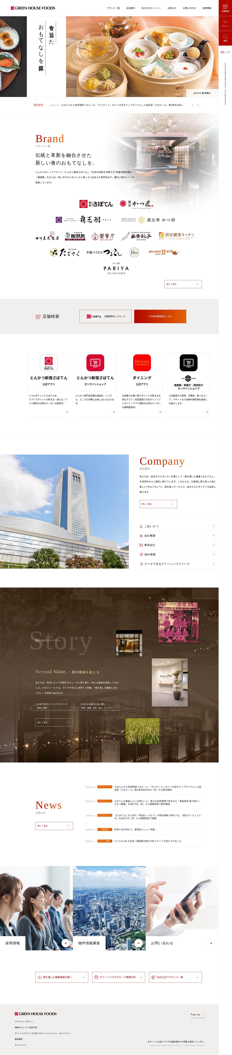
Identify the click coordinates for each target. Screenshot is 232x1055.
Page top (195, 1014)
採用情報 (207, 8)
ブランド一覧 (113, 8)
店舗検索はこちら (113, 316)
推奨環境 (18, 1039)
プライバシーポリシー (24, 1021)
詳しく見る (171, 284)
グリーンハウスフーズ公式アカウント (43, 1033)
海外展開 (150, 554)
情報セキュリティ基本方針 (26, 1027)
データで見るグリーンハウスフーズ (167, 563)
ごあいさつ (151, 526)
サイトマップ (20, 1045)
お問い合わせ (189, 8)
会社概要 (150, 535)
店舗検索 (225, 11)
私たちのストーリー (151, 8)
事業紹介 (150, 545)
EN (222, 52)
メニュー (225, 26)
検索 (225, 41)
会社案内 (130, 8)
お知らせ (172, 8)
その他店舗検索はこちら (160, 316)
